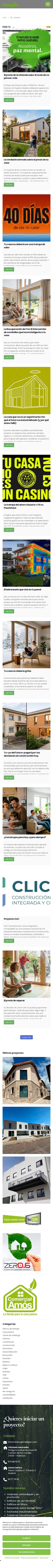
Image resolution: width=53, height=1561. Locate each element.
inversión (7, 1358)
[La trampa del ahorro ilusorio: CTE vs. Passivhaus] (26, 478)
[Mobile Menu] (47, 4)
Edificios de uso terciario (21, 1500)
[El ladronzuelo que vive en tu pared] (26, 563)
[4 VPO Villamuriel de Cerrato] (26, 1130)
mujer (5, 1368)
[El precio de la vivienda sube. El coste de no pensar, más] (26, 48)
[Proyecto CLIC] (26, 892)
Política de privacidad (29, 1558)
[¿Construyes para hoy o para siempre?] (26, 811)
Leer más (9, 100)
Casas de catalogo (11, 1335)
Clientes (6, 1338)
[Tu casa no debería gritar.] (26, 644)
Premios (6, 1385)
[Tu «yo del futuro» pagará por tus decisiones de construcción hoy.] (26, 726)
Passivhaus (8, 1381)
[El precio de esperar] (26, 974)
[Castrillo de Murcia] (26, 1080)
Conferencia (8, 1342)
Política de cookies (12, 1558)
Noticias (6, 1371)
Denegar (26, 1545)
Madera (6, 1361)
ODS (4, 1375)
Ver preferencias (26, 1552)
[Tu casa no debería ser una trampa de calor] (26, 218)
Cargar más (26, 1037)
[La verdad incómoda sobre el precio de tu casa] (26, 133)
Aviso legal (44, 1558)
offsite (5, 1378)
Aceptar (26, 1538)
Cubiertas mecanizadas (21, 1515)
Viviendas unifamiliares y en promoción (23, 1496)
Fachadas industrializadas (22, 1511)
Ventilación (8, 1398)
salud (5, 1388)
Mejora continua (10, 1365)
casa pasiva (8, 1332)
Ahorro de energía (11, 1328)
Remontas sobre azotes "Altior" (25, 1508)
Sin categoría (9, 1391)
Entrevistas (7, 1348)
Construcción (9, 1345)
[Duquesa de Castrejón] (26, 1180)
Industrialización (10, 1352)
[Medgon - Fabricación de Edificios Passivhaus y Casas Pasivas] (10, 4)
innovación (7, 1355)
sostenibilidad (9, 1394)
